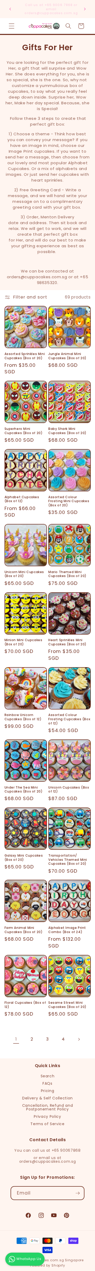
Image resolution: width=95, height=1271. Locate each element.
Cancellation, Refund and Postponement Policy (47, 1107)
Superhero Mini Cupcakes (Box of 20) (23, 431)
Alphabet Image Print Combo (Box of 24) (67, 930)
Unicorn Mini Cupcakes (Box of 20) (24, 574)
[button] (11, 26)
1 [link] (16, 1039)
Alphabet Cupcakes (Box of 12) (21, 499)
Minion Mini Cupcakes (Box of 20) (23, 642)
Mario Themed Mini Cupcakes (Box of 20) (67, 574)
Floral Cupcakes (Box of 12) (25, 1005)
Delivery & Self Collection (47, 1098)
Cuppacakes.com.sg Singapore (55, 1260)
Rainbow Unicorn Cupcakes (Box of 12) (23, 717)
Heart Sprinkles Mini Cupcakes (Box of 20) (67, 642)
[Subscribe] (77, 1193)
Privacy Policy (47, 1116)
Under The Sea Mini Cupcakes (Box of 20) (23, 789)
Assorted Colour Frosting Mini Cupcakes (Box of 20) (68, 501)
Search (48, 1076)
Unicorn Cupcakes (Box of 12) (68, 789)
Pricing (47, 1090)
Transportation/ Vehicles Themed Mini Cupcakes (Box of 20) (67, 859)
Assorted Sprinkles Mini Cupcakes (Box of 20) (24, 356)
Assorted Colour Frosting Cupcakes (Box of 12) (69, 719)
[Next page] (79, 1039)
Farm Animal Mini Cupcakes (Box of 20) (23, 930)
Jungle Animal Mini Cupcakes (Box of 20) (67, 356)
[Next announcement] (85, 9)
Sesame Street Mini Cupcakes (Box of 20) (67, 1005)
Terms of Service (47, 1123)
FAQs (47, 1083)
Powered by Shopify (47, 1265)
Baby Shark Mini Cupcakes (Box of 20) (67, 431)
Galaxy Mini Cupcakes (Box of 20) (23, 857)
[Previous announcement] (10, 9)
